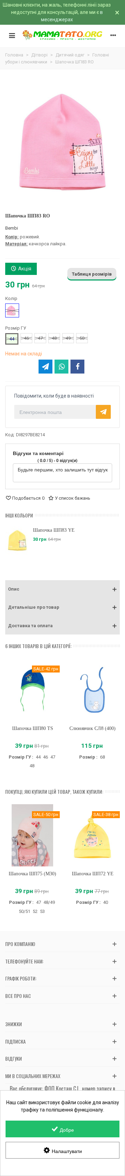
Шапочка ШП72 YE (93, 873)
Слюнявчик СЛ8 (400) (92, 728)
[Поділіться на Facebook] (77, 367)
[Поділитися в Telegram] (45, 367)
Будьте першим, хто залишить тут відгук (63, 469)
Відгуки (13, 1058)
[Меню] (11, 35)
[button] (62, 589)
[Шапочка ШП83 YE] (17, 540)
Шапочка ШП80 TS (32, 728)
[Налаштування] (113, 35)
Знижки (13, 1024)
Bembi (11, 228)
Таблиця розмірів (92, 274)
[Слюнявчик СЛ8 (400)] (92, 690)
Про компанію (20, 943)
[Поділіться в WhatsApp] (61, 367)
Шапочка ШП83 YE (54, 530)
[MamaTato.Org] (62, 35)
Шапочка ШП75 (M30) (32, 873)
